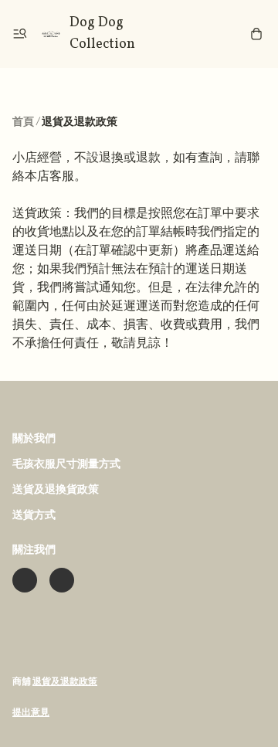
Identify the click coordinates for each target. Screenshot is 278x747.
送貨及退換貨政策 (55, 490)
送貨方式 (34, 515)
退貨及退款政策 (64, 682)
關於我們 (34, 439)
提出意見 (30, 713)
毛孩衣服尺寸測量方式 (66, 464)
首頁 (23, 122)
